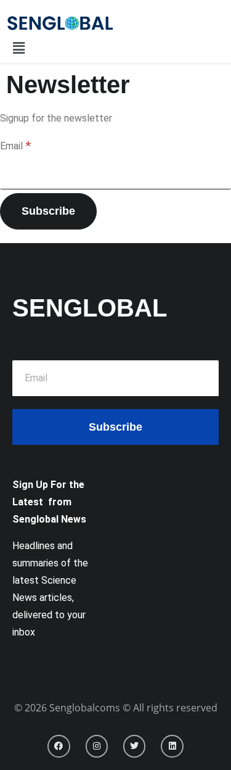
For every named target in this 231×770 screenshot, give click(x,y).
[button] (18, 48)
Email (15, 145)
